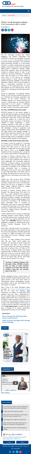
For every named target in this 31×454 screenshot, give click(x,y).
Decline (22, 442)
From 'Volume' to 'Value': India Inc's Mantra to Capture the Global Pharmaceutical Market (16, 407)
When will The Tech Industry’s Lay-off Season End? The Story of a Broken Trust (16, 415)
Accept (9, 442)
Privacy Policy (19, 446)
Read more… (18, 439)
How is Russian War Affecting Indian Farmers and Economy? (14, 317)
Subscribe (17, 448)
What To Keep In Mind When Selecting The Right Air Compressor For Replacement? (15, 423)
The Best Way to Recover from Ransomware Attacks (15, 428)
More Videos (5, 393)
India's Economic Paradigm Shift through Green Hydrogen (16, 321)
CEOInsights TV (7, 369)
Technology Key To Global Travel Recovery (15, 419)
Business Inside (11, 15)
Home (4, 15)
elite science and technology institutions (19, 289)
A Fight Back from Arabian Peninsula (13, 411)
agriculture (23, 106)
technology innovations (7, 60)
